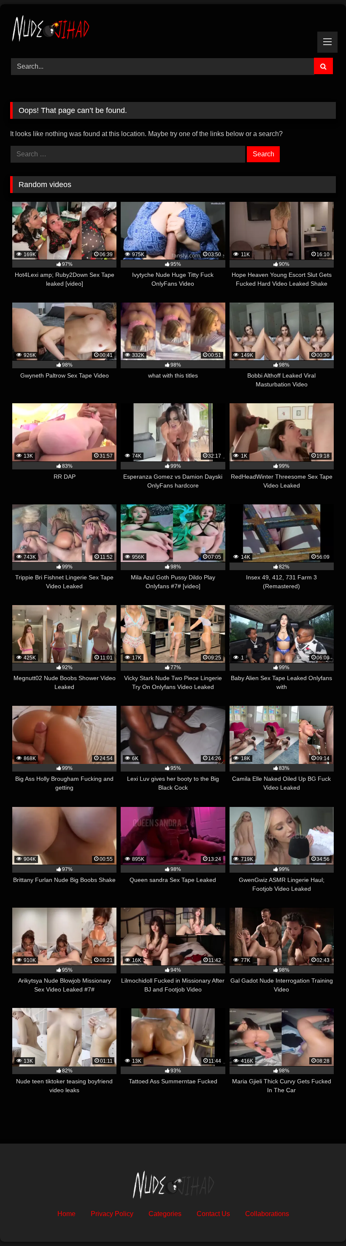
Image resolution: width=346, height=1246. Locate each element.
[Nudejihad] (173, 28)
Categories (165, 1213)
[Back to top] (320, 1221)
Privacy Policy (112, 1213)
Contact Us (213, 1213)
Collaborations (267, 1213)
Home (66, 1213)
